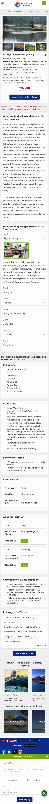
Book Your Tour (24, 653)
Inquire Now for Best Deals (24, 97)
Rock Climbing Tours (13, 627)
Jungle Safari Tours (12, 636)
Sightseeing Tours (12, 632)
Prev (7, 685)
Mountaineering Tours (14, 622)
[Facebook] (4, 751)
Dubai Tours (23, 721)
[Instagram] (20, 751)
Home (9, 11)
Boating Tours (31, 636)
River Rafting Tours (31, 617)
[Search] (44, 3)
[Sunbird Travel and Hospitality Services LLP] (23, 4)
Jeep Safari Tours (12, 641)
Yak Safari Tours (33, 627)
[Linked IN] (9, 751)
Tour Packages (19, 11)
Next (42, 685)
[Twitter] (15, 751)
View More (41, 645)
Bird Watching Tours (33, 632)
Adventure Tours (11, 617)
